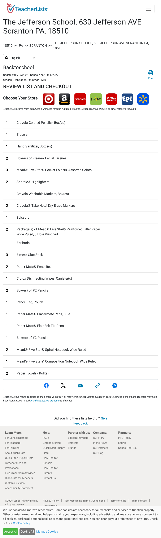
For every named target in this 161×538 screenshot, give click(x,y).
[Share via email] (80, 385)
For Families (12, 447)
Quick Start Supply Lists (19, 457)
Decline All (27, 531)
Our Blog (98, 452)
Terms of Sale (118, 500)
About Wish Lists (15, 452)
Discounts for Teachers (19, 478)
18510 (8, 46)
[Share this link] (97, 385)
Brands (72, 447)
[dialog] (80, 522)
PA (21, 46)
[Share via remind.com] (114, 385)
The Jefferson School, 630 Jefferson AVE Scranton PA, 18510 (101, 45)
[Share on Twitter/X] (63, 385)
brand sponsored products (45, 400)
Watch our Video (15, 483)
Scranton (38, 46)
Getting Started (52, 442)
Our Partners (100, 447)
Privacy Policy (51, 500)
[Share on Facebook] (46, 385)
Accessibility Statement (19, 488)
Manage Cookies (47, 531)
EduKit (122, 442)
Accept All (10, 531)
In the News (100, 442)
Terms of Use (139, 500)
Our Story (98, 437)
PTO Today (124, 437)
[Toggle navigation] (149, 9)
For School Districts (16, 437)
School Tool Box (127, 447)
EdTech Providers (78, 437)
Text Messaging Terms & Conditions (85, 500)
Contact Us (49, 478)
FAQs (46, 437)
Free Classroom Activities (20, 473)
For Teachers (13, 442)
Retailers (73, 442)
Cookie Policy (21, 523)
